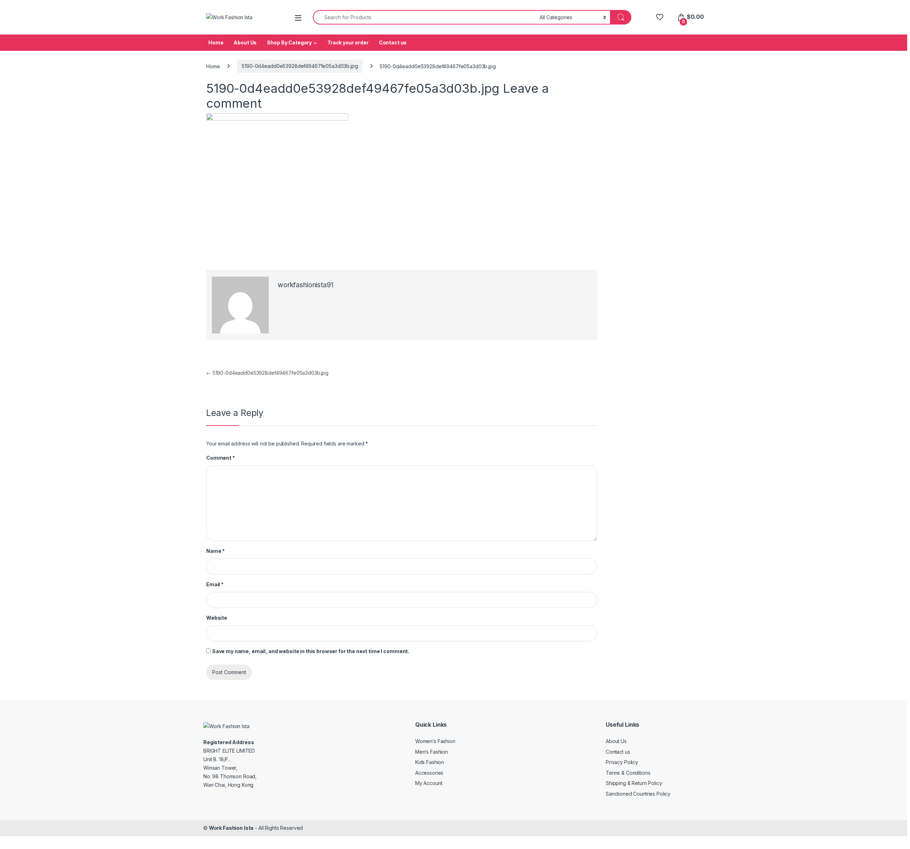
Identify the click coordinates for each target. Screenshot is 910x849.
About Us (245, 42)
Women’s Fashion (435, 741)
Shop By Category (289, 42)
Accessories (429, 773)
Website (216, 618)
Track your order (348, 42)
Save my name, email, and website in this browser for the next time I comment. (310, 651)
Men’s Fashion (431, 752)
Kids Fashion (429, 762)
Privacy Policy (622, 762)
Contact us (393, 42)
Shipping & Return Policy (634, 783)
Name (215, 551)
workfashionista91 (305, 285)
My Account (429, 783)
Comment (220, 458)
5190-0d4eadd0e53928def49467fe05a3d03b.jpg (300, 66)
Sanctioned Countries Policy (638, 794)
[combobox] (424, 17)
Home (215, 42)
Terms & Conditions (628, 773)
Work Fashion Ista (231, 828)
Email (215, 584)
